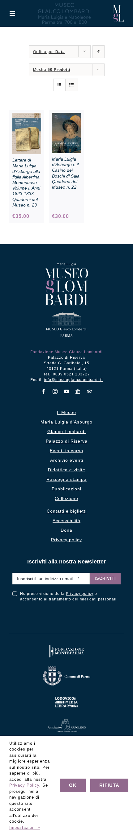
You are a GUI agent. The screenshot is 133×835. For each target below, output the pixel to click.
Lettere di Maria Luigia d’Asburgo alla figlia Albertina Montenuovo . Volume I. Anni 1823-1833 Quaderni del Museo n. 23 (26, 182)
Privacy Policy (24, 785)
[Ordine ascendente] (98, 51)
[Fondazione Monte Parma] (66, 646)
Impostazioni (23, 827)
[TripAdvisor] (89, 391)
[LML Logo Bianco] (66, 696)
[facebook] (43, 391)
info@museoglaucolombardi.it (73, 380)
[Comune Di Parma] (66, 667)
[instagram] (55, 391)
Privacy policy (79, 593)
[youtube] (66, 391)
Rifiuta (109, 785)
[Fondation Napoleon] (66, 720)
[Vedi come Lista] (72, 85)
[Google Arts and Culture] (78, 391)
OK (73, 785)
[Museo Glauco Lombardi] (118, 7)
